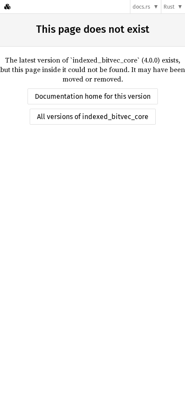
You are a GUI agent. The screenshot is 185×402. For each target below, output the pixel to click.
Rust (169, 6)
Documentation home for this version (93, 96)
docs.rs (141, 6)
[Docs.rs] (7, 6)
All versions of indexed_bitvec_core (92, 117)
